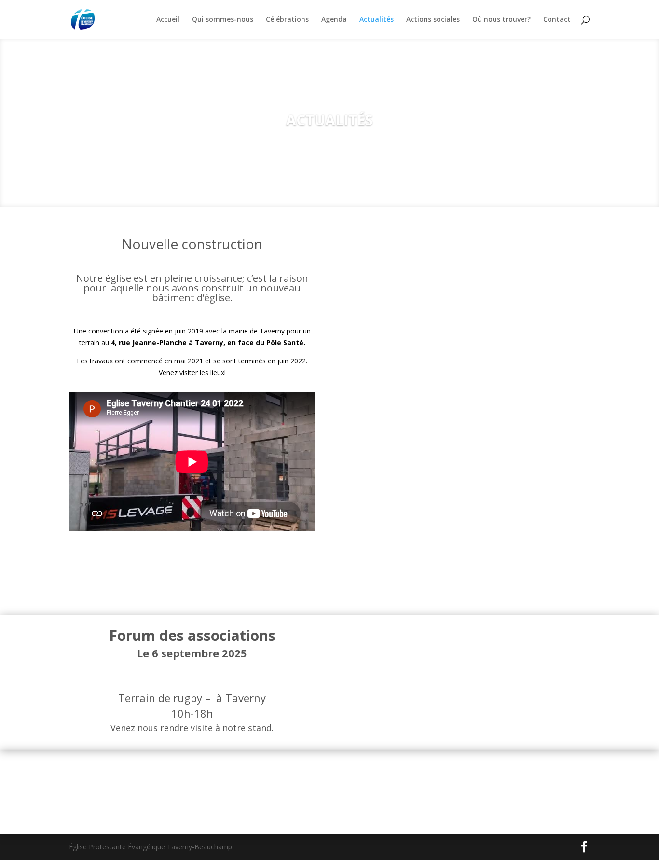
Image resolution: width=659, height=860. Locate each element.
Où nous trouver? (501, 20)
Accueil (167, 20)
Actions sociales (433, 20)
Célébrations (287, 20)
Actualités (376, 20)
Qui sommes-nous (222, 20)
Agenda (334, 20)
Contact (557, 20)
